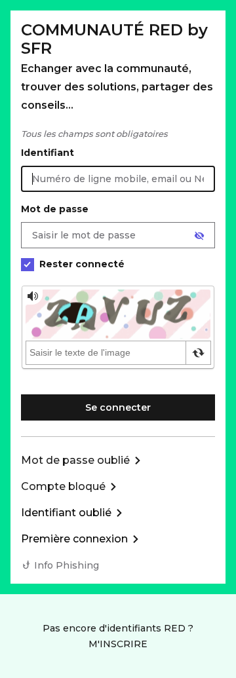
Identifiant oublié (66, 512)
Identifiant (47, 153)
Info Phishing (66, 565)
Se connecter (118, 407)
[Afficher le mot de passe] (199, 236)
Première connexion (74, 539)
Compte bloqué (63, 486)
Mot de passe (54, 209)
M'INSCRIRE (118, 644)
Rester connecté (82, 264)
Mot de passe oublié (75, 460)
